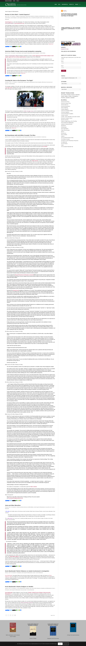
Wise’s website (34, 486)
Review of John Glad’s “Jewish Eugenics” (17, 14)
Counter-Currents (64, 115)
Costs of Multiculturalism (21, 588)
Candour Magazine (64, 109)
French (73, 94)
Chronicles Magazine (65, 112)
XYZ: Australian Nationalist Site (67, 146)
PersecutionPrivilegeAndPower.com (15, 498)
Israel (30, 588)
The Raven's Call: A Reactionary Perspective (69, 140)
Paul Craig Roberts (64, 128)
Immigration (19, 572)
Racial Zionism (47, 17)
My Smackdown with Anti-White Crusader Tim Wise (20, 135)
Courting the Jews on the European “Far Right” (19, 80)
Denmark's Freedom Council (66, 118)
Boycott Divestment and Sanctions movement (24, 274)
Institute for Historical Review (66, 124)
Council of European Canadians (67, 113)
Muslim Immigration (38, 82)
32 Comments (13, 572)
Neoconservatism (24, 589)
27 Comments (14, 82)
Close (60, 643)
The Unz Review (64, 143)
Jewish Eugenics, (8, 21)
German (77, 94)
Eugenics (18, 16)
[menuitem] (55, 4)
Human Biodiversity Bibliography (67, 122)
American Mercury (64, 104)
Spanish (68, 97)
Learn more (66, 643)
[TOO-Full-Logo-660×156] (16, 4)
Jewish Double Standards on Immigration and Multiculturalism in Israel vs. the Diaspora (39, 16)
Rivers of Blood (64, 134)
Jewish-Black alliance (14, 556)
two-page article (9, 87)
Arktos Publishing (64, 107)
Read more (51, 44)
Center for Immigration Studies (67, 110)
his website (45, 146)
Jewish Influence (7, 17)
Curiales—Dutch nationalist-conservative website (70, 116)
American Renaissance (65, 106)
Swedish (72, 97)
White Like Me (35, 160)
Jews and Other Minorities (13, 505)
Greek (62, 96)
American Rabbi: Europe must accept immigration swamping (23, 51)
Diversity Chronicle (64, 119)
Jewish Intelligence (14, 17)
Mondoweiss (63, 125)
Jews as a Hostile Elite (32, 17)
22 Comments (13, 588)
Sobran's (63, 136)
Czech (64, 94)
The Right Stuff (64, 142)
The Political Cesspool (65, 139)
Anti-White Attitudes (30, 507)
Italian (66, 96)
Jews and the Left (48, 507)
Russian (63, 97)
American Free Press (65, 101)
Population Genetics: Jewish (40, 17)
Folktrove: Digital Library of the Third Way (69, 121)
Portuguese (75, 96)
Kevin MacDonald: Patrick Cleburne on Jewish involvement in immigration (27, 571)
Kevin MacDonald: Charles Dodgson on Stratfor (19, 586)
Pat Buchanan (64, 127)
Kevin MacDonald (40, 572)
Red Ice (62, 131)
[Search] (80, 4)
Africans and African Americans (22, 507)
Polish (70, 96)
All (61, 94)
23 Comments (13, 507)
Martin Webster (12, 83)
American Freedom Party (66, 103)
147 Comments (12, 16)
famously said (16, 290)
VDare (62, 145)
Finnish (68, 94)
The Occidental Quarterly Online (67, 137)
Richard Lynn (63, 133)
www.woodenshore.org (19, 23)
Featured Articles (22, 16)
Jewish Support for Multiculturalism (22, 17)
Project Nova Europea (65, 130)
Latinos (34, 572)
